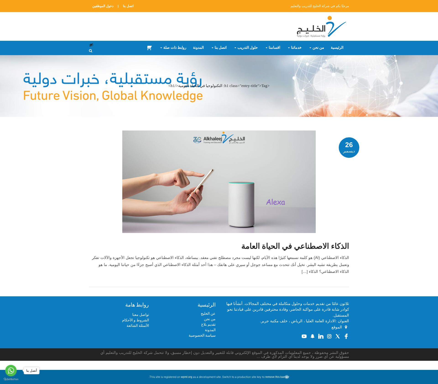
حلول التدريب (247, 47)
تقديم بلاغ (208, 324)
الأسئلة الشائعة (138, 326)
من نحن (318, 47)
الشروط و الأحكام (135, 320)
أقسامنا (274, 47)
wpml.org (186, 377)
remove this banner (277, 377)
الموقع (336, 327)
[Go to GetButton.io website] (11, 379)
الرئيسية (337, 47)
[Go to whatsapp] (11, 370)
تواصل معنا (140, 315)
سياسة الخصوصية (202, 335)
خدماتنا (296, 47)
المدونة (198, 47)
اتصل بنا (128, 6)
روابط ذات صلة (174, 47)
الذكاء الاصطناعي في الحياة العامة (295, 246)
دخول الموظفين (102, 6)
